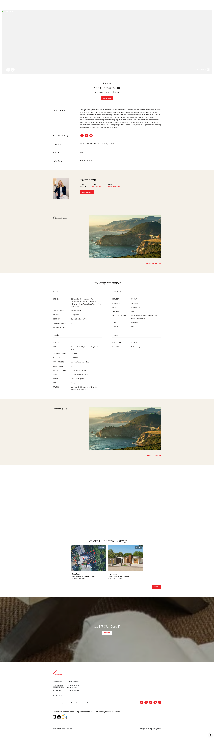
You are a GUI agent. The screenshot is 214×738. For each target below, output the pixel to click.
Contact (97, 703)
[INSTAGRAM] (146, 702)
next (13, 70)
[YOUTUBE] (155, 702)
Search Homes (86, 703)
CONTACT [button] (107, 633)
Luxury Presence (66, 729)
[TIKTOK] (159, 702)
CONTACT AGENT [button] (87, 192)
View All (156, 586)
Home (54, 703)
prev (8, 70)
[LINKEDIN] (150, 702)
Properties (63, 703)
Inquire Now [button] (107, 98)
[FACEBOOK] (141, 702)
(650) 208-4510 (97, 186)
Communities (74, 703)
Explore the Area (154, 263)
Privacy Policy (156, 729)
